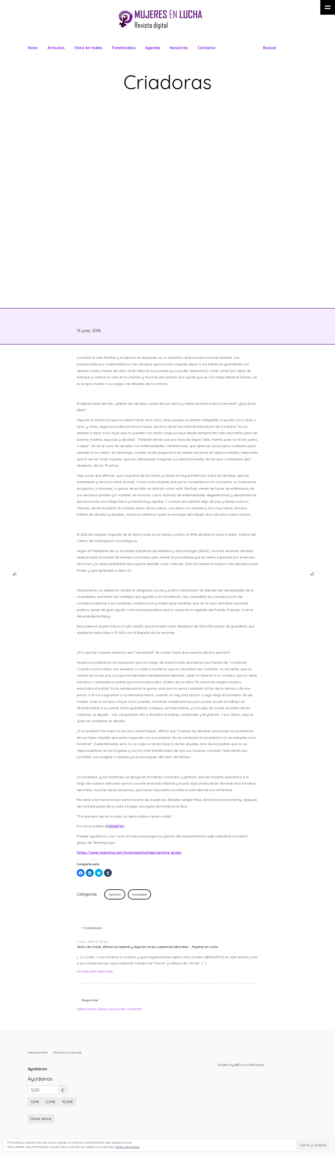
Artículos (56, 47)
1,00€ (34, 1102)
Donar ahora (40, 1119)
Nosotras (179, 47)
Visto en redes (88, 47)
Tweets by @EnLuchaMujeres (240, 1065)
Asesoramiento (38, 1052)
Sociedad (139, 894)
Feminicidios (123, 47)
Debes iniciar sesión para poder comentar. (109, 1009)
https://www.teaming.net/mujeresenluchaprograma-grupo (129, 852)
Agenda (152, 47)
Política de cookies (128, 1147)
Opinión (115, 894)
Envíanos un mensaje (67, 1052)
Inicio (33, 47)
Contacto (206, 47)
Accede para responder (95, 971)
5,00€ (50, 1102)
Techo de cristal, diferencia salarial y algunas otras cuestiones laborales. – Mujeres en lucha (147, 947)
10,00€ (67, 1102)
